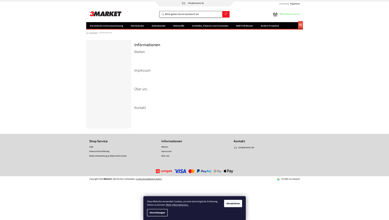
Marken (139, 52)
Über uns (140, 89)
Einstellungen (157, 212)
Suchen (226, 14)
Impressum (142, 70)
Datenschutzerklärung (99, 151)
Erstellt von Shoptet (291, 179)
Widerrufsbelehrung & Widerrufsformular (108, 156)
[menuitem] (106, 25)
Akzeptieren (233, 203)
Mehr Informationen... (177, 205)
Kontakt (140, 107)
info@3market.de (246, 147)
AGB (91, 147)
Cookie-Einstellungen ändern (149, 179)
